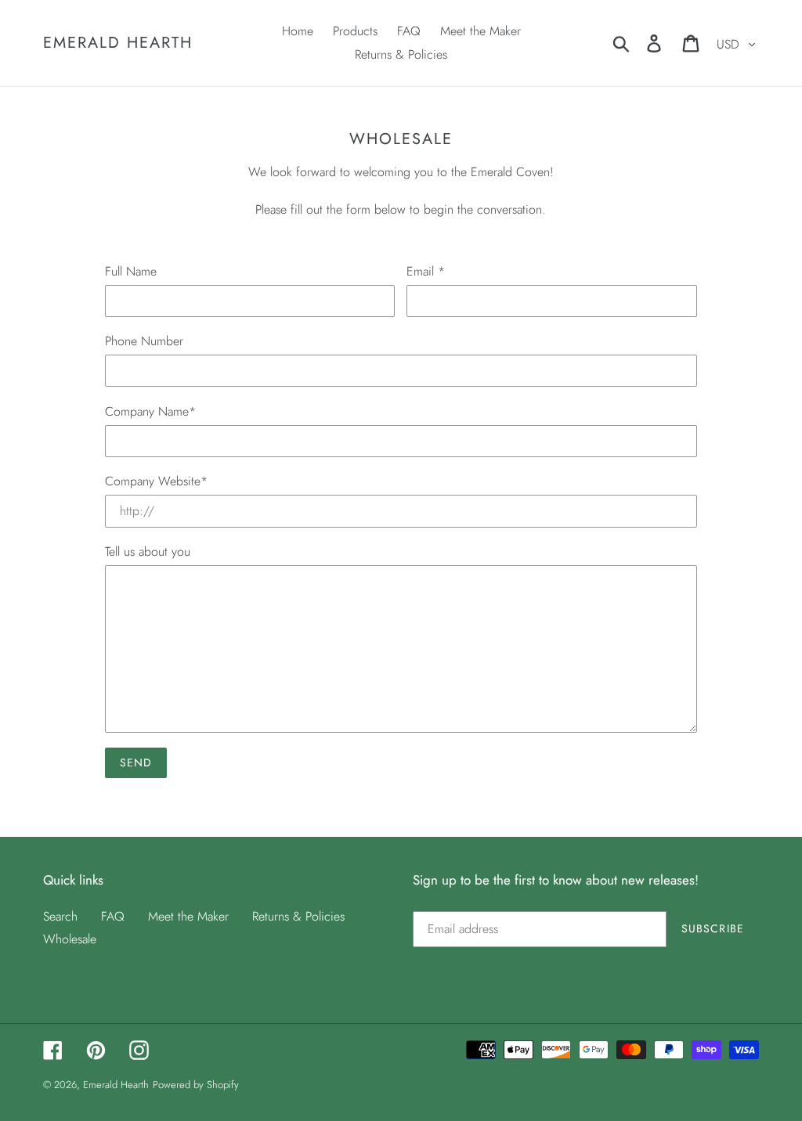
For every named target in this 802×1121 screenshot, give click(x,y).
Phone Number (144, 341)
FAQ (113, 916)
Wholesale (69, 939)
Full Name (131, 271)
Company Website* (156, 481)
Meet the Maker (188, 916)
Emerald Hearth (118, 43)
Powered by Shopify (196, 1084)
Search (60, 916)
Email (425, 271)
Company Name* (150, 411)
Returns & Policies (298, 916)
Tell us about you (147, 551)
